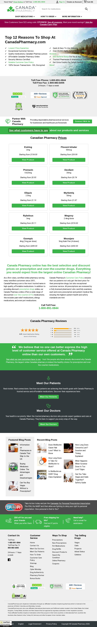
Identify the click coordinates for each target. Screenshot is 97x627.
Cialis (77, 546)
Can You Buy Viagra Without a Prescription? (25, 487)
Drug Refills (56, 549)
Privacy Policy (51, 624)
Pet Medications (58, 546)
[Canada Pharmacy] (21, 9)
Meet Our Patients (48, 397)
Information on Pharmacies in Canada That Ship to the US (25, 452)
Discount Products (59, 552)
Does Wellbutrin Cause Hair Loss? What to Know (55, 449)
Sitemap (33, 563)
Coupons (55, 564)
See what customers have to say (28, 130)
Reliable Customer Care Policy (21, 62)
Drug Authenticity (37, 572)
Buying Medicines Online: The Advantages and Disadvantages (25, 471)
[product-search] (86, 9)
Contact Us (34, 546)
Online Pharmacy (58, 561)
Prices (62, 137)
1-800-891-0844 (57, 80)
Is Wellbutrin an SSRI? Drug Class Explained (54, 474)
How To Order (35, 555)
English (21, 624)
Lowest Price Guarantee (18, 48)
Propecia (78, 549)
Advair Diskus (80, 552)
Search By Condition (56, 556)
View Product (28, 160)
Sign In (62, 2)
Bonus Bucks (35, 578)
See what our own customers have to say (23, 359)
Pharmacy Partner (37, 575)
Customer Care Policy (75, 278)
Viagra (77, 543)
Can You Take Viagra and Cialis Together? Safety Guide (81, 478)
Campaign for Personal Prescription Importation (70, 503)
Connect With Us (82, 121)
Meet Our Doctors (48, 424)
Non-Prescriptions (59, 543)
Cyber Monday (35, 569)
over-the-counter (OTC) (23, 295)
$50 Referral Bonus (61, 57)
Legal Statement (34, 624)
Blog (31, 566)
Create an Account (74, 2)
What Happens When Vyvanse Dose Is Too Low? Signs (81, 465)
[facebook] (9, 559)
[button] (6, 624)
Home (32, 543)
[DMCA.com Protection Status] (18, 106)
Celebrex (78, 555)
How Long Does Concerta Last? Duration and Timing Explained (81, 450)
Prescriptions (57, 540)
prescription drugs (26, 289)
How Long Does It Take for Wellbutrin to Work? (55, 462)
